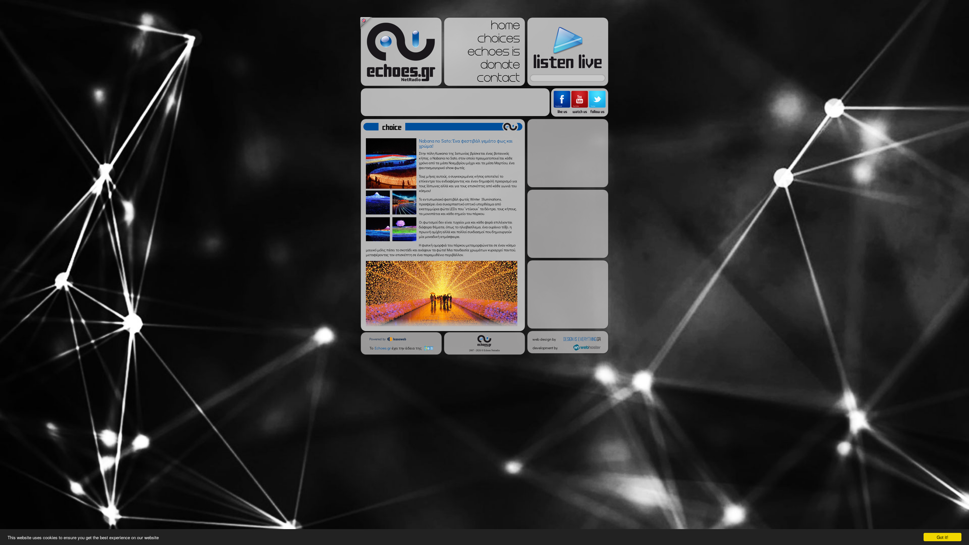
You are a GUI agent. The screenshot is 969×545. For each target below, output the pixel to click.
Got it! (942, 537)
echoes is (494, 53)
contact (498, 79)
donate (500, 66)
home (505, 26)
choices (498, 40)
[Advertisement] (455, 102)
